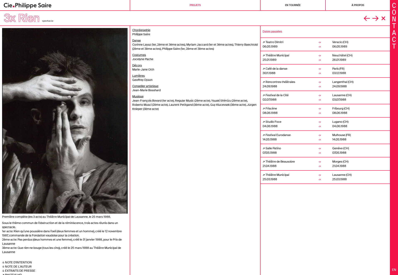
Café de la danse (276, 69)
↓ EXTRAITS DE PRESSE (18, 271)
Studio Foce (273, 122)
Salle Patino (273, 148)
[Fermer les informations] (394, 25)
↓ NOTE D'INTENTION (17, 262)
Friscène (271, 108)
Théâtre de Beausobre (280, 161)
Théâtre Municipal (277, 55)
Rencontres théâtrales (280, 82)
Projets (195, 5)
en (394, 270)
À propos (358, 5)
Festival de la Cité (277, 95)
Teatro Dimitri (274, 42)
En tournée (293, 5)
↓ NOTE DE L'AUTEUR (17, 266)
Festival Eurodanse (278, 135)
